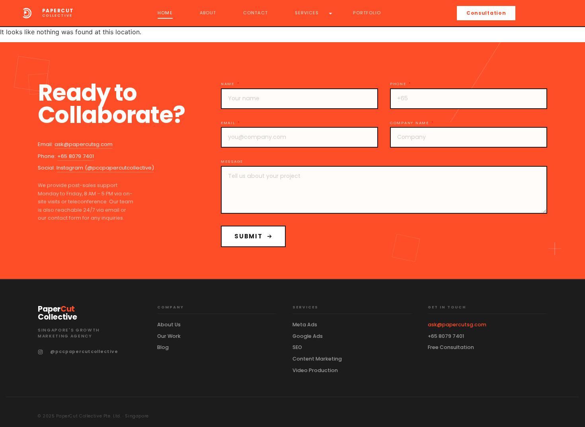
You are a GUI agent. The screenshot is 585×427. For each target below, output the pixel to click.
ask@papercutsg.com (84, 144)
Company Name (410, 123)
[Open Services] (330, 13)
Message (232, 162)
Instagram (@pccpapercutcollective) (105, 168)
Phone (399, 84)
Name (228, 84)
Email (229, 123)
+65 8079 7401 (75, 156)
